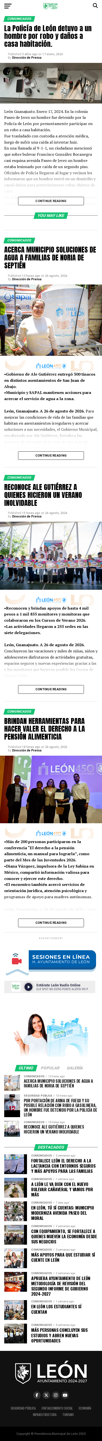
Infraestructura (44, 1414)
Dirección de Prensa (26, 57)
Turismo (68, 1414)
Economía (85, 1408)
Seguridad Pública (23, 1408)
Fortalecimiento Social (57, 1408)
